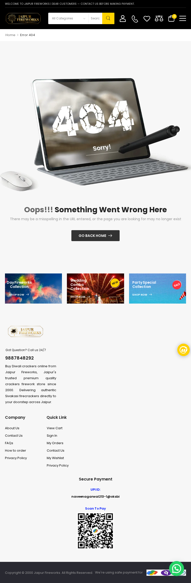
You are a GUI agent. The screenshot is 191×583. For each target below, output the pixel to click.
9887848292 (19, 358)
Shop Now (16, 295)
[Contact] (135, 19)
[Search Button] (108, 18)
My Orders (55, 443)
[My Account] (122, 18)
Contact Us (14, 435)
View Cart (54, 428)
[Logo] (23, 18)
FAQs (9, 443)
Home (10, 35)
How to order (15, 450)
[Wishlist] (146, 18)
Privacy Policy (16, 458)
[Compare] (159, 18)
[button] (182, 18)
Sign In (52, 435)
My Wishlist (55, 458)
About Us (12, 428)
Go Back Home (92, 235)
